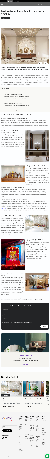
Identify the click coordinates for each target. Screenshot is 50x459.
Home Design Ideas (37, 420)
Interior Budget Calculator (44, 439)
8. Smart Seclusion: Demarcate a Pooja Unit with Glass (13, 110)
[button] (48, 88)
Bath (31, 418)
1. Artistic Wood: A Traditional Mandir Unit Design (12, 94)
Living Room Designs (37, 425)
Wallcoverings (27, 438)
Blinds (26, 436)
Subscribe (7, 430)
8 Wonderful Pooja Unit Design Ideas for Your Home (12, 91)
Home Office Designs (37, 445)
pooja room (21, 228)
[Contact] (41, 4)
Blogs (43, 430)
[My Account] (43, 4)
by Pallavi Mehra (28, 406)
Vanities (31, 430)
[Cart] (48, 4)
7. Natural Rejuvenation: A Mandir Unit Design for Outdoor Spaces (15, 107)
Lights (26, 426)
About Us (43, 418)
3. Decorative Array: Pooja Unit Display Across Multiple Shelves (15, 98)
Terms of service (44, 456)
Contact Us (44, 420)
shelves (35, 178)
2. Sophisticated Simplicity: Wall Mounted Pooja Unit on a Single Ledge (16, 96)
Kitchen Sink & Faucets (31, 434)
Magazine (44, 432)
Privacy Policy (35, 456)
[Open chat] (47, 456)
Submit (44, 326)
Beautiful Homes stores (43, 443)
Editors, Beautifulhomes (8, 25)
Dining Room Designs (37, 440)
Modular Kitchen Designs (37, 429)
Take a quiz (25, 364)
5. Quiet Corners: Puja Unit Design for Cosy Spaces (12, 103)
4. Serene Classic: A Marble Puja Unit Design (11, 101)
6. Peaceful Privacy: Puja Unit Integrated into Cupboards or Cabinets (16, 105)
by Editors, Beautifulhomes (8, 406)
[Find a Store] (46, 4)
